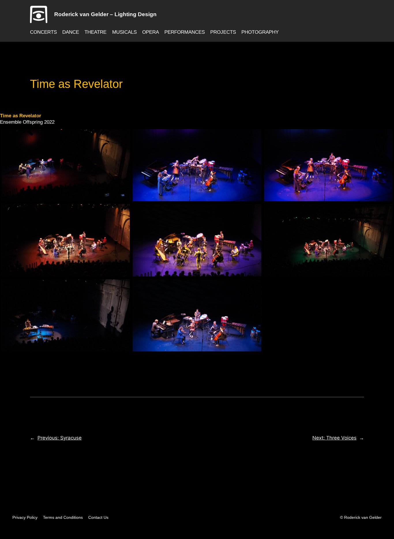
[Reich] (65, 315)
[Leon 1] (65, 240)
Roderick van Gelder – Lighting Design (105, 14)
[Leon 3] (197, 240)
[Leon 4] (328, 240)
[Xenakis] (197, 315)
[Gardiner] (65, 165)
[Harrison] (328, 165)
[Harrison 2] (197, 165)
